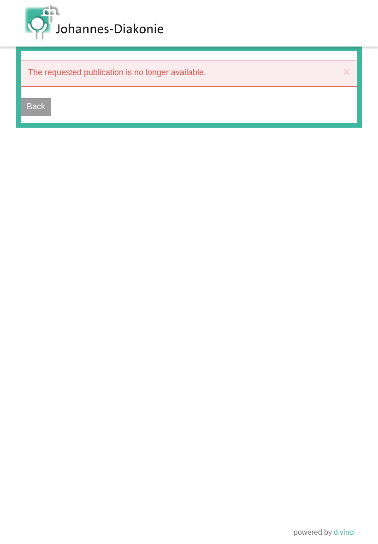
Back (36, 107)
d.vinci (344, 532)
